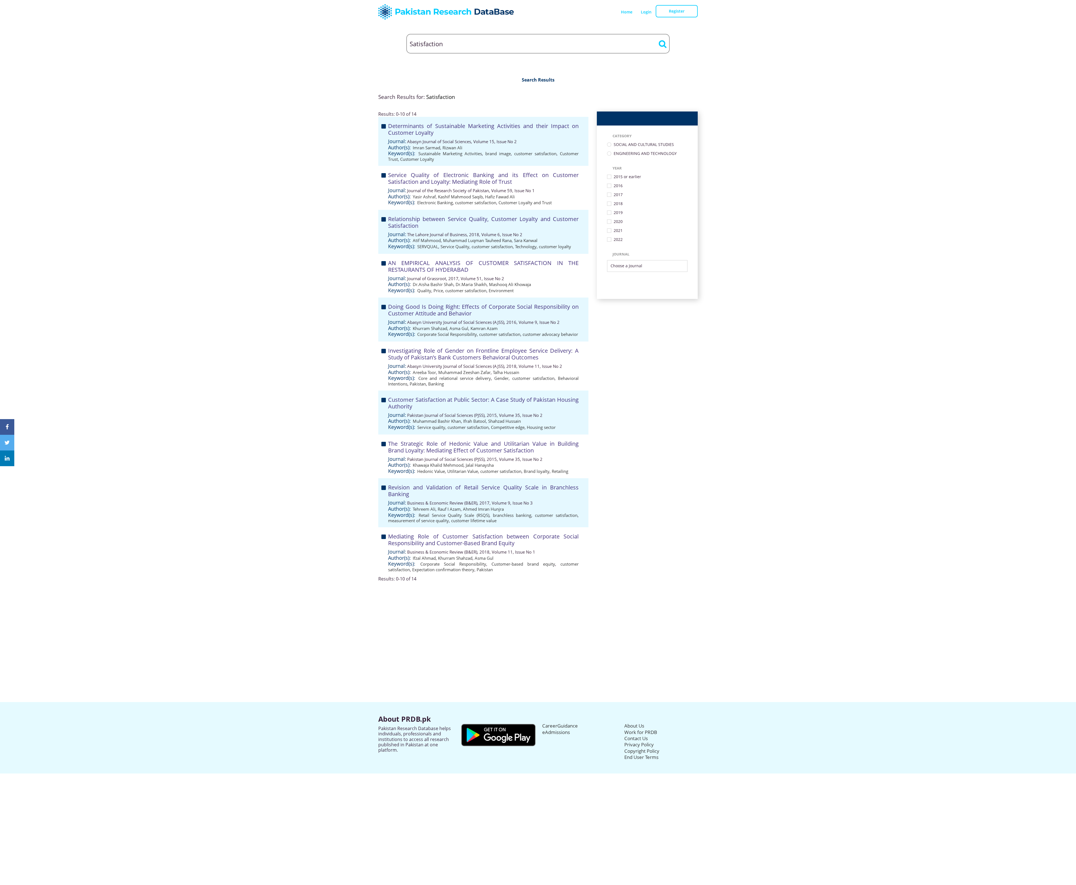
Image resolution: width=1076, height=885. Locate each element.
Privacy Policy (639, 744)
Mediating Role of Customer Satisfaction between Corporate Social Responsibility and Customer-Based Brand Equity (483, 540)
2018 (618, 203)
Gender (501, 378)
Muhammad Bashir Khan (437, 421)
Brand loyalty (536, 471)
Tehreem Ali (424, 509)
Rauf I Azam (449, 509)
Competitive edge (508, 427)
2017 (618, 194)
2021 (618, 230)
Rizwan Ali (452, 147)
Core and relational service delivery (454, 378)
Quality (424, 290)
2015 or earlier (627, 177)
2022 (618, 239)
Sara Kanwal (525, 240)
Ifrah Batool (474, 421)
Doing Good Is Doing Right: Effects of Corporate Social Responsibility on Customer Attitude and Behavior (483, 310)
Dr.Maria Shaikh (471, 284)
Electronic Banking (435, 202)
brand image (498, 153)
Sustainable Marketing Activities (450, 153)
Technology (526, 246)
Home (626, 12)
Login (646, 12)
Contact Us (636, 738)
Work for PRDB (640, 732)
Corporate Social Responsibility (447, 334)
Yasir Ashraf (424, 196)
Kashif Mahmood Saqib (460, 196)
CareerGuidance (560, 726)
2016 (618, 185)
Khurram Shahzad (430, 328)
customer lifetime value (474, 520)
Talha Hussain (506, 372)
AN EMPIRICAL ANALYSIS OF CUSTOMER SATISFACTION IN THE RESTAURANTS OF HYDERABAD (483, 266)
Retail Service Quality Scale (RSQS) (454, 515)
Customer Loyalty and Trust (525, 202)
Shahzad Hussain (504, 421)
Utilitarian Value (462, 471)
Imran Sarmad (426, 147)
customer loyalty (555, 246)
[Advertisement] (538, 621)
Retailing (560, 471)
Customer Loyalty (417, 159)
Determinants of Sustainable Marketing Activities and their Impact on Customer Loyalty (483, 129)
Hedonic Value (431, 471)
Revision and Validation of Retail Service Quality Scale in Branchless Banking (483, 491)
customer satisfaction (535, 153)
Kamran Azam (484, 328)
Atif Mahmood (427, 240)
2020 (618, 221)
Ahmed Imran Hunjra (483, 509)
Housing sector (541, 427)
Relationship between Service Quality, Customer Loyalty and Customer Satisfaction (483, 222)
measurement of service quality (418, 520)
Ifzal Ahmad (424, 558)
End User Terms (641, 757)
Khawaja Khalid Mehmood (438, 465)
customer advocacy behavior (550, 334)
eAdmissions (556, 732)
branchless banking (512, 515)
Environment (501, 290)
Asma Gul (458, 328)
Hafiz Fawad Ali (500, 196)
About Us (634, 726)
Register (677, 11)
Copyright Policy (641, 751)
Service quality (431, 427)
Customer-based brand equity (523, 564)
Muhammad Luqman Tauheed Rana (477, 240)
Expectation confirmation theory (443, 569)
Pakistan (418, 384)
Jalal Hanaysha (480, 465)
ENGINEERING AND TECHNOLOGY (645, 153)
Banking (436, 384)
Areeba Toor (424, 372)
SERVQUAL (427, 246)
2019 (618, 212)
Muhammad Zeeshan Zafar (464, 372)
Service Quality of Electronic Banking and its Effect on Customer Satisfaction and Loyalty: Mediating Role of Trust (483, 178)
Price (438, 290)
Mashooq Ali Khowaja (510, 284)
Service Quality (454, 246)
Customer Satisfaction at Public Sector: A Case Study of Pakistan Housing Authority (483, 403)
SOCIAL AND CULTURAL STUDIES (644, 144)
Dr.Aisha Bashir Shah (433, 284)
